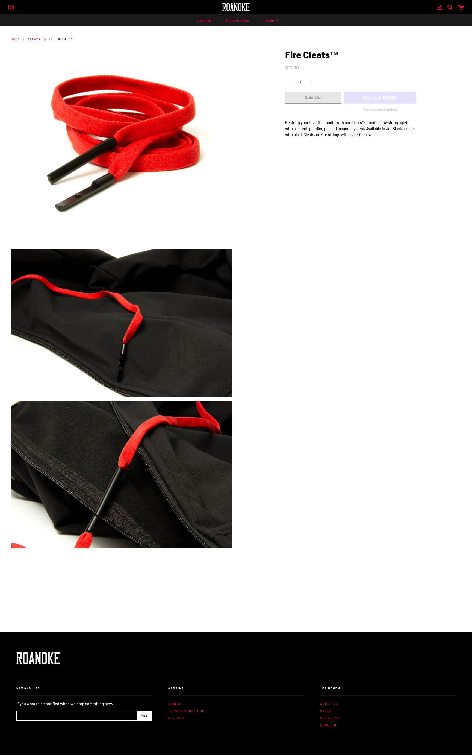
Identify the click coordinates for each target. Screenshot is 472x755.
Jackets (204, 20)
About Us (329, 704)
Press (325, 711)
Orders (175, 704)
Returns (176, 718)
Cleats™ (270, 20)
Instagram (330, 718)
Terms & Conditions (187, 711)
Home (15, 39)
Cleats (34, 39)
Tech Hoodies (237, 20)
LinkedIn (328, 725)
